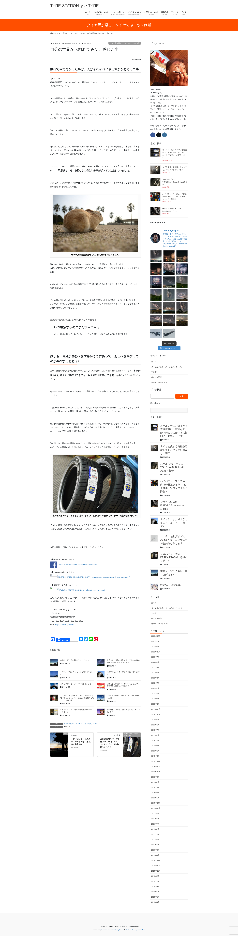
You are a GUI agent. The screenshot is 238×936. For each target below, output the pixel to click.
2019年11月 (155, 709)
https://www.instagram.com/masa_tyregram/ (110, 577)
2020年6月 (155, 683)
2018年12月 (156, 761)
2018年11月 (155, 767)
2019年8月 (155, 725)
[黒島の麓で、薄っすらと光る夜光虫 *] (169, 295)
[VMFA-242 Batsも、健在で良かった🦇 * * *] (169, 333)
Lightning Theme (118, 930)
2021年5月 (155, 673)
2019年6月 (155, 735)
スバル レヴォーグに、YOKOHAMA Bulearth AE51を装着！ (174, 182)
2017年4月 (155, 840)
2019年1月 (155, 756)
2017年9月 (155, 814)
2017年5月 (155, 834)
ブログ (95, 724)
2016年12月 (156, 860)
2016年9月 (155, 876)
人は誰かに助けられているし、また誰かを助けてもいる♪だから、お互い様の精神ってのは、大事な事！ (77, 697)
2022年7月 (155, 657)
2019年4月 (155, 740)
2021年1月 (155, 678)
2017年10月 (156, 808)
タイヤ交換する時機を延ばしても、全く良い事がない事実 (174, 450)
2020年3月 (155, 699)
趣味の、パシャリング (160, 382)
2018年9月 (155, 777)
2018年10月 (156, 772)
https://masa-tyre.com (64, 625)
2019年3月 (155, 746)
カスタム (154, 362)
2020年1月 (155, 704)
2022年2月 (155, 662)
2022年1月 (155, 667)
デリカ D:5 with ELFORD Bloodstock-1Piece (172, 505)
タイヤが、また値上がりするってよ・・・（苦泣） (174, 523)
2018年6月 (155, 793)
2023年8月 (155, 641)
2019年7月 (155, 730)
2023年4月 (155, 647)
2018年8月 (155, 782)
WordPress (105, 930)
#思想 (68, 727)
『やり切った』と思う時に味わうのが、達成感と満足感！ (80, 741)
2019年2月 (155, 751)
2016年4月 (155, 902)
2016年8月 (155, 881)
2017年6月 (155, 829)
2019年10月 (156, 714)
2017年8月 (155, 819)
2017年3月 (155, 845)
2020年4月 (155, 693)
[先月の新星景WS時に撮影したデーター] (156, 320)
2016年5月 (155, 897)
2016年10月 (156, 871)
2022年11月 (155, 652)
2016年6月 (155, 892)
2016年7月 (155, 887)
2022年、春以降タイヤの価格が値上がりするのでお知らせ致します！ (174, 540)
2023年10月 (156, 636)
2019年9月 (155, 720)
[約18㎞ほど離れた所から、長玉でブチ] (156, 269)
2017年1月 (155, 855)
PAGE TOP (230, 906)
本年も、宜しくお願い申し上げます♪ (74, 660)
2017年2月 (155, 850)
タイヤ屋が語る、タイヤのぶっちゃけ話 (124, 43)
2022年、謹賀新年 (170, 585)
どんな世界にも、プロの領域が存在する (75, 684)
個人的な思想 (156, 377)
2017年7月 (155, 824)
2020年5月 (155, 688)
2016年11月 (155, 866)
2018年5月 (155, 798)
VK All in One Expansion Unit (135, 930)
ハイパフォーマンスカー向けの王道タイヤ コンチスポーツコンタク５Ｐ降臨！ (174, 196)
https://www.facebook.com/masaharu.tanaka (77, 564)
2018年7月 (155, 787)
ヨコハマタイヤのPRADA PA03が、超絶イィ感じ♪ (173, 557)
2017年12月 (156, 803)
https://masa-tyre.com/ (95, 590)
